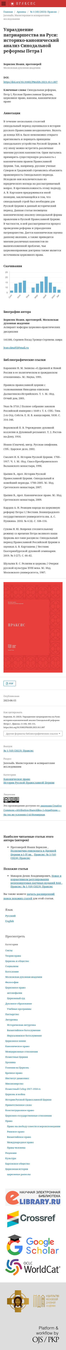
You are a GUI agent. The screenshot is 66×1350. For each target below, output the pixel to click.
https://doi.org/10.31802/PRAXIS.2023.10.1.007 (31, 82)
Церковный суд (16, 998)
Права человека (16, 1147)
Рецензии (11, 1153)
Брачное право (14, 1073)
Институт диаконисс (17, 1078)
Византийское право (19, 1137)
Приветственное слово (18, 1105)
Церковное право (15, 987)
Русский (10, 915)
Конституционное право (19, 1110)
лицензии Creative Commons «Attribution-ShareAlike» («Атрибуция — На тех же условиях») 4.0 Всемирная (33, 810)
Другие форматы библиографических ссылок (32, 733)
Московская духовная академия (23, 976)
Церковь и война (15, 1094)
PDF (10, 683)
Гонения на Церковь (17, 1067)
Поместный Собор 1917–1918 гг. (23, 1089)
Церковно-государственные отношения (28, 1115)
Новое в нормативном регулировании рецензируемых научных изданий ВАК (36, 879)
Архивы (21, 11)
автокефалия (14, 992)
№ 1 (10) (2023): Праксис (43, 11)
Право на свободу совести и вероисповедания (33, 1126)
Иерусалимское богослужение (24, 1035)
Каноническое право (17, 779)
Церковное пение (15, 1041)
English (9, 921)
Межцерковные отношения (21, 1051)
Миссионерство (14, 1083)
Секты (8, 950)
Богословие (12, 971)
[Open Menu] (3, 3)
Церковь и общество (17, 961)
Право (8, 1121)
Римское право (15, 1131)
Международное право (20, 1142)
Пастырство (12, 1014)
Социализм (11, 966)
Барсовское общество (17, 1163)
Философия (11, 982)
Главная (8, 11)
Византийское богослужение (23, 1030)
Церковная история (16, 1169)
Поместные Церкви (16, 1057)
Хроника (10, 1062)
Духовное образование (18, 1003)
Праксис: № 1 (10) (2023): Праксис (32, 886)
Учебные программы (19, 1008)
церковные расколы (19, 1174)
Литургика (11, 1019)
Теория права (13, 955)
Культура (10, 1158)
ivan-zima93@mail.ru (16, 347)
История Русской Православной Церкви (29, 782)
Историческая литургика (21, 1025)
